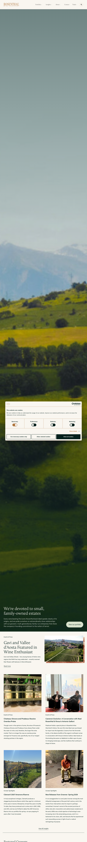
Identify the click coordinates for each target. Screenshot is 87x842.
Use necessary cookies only (18, 436)
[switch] (34, 425)
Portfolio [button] (38, 4)
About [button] (58, 4)
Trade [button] (74, 4)
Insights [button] (48, 4)
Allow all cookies (68, 436)
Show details (73, 431)
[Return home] (11, 4)
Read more (7, 666)
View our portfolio (75, 624)
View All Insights (43, 828)
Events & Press (8, 637)
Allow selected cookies (43, 436)
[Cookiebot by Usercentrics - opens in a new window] (73, 404)
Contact (66, 4)
